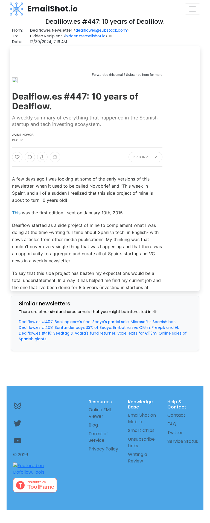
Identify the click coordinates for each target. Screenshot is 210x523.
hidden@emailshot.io (85, 36)
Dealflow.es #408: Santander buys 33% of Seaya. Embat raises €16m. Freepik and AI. (99, 327)
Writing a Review (137, 457)
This (16, 212)
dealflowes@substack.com (101, 30)
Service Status (182, 441)
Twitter (175, 432)
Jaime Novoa (23, 135)
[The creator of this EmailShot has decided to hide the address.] (111, 36)
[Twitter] (26, 423)
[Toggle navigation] (192, 9)
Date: (17, 41)
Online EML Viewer (100, 413)
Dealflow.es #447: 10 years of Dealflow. (75, 101)
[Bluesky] (26, 405)
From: (17, 30)
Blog (93, 425)
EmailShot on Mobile (142, 418)
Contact (176, 415)
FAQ (171, 424)
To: (15, 36)
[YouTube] (26, 440)
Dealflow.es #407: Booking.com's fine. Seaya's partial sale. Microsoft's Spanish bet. (97, 321)
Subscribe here (137, 75)
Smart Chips (141, 430)
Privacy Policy (103, 449)
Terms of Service (98, 437)
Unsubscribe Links (141, 442)
